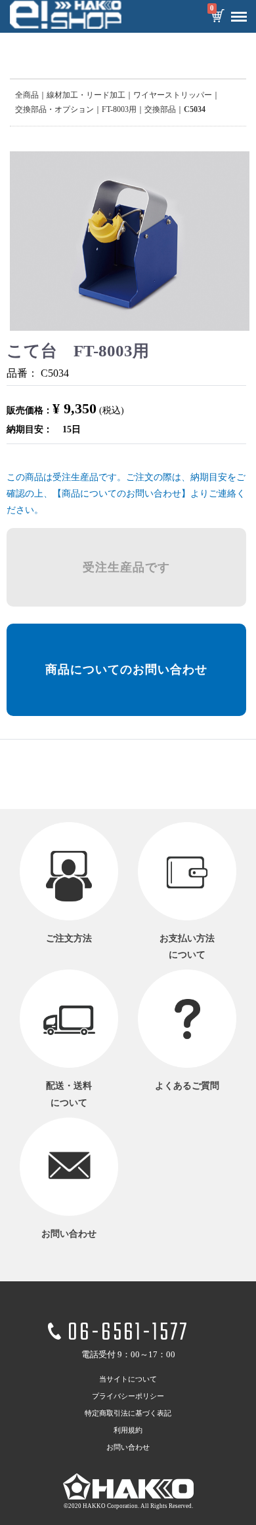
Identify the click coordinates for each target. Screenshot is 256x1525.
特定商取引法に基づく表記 (128, 1413)
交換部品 (160, 109)
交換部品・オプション (54, 109)
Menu (238, 17)
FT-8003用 (119, 109)
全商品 (27, 95)
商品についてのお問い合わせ (126, 669)
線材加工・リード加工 (86, 95)
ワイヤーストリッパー (172, 95)
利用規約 (128, 1430)
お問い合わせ (128, 1447)
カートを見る (217, 17)
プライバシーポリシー (128, 1396)
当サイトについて (128, 1379)
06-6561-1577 (128, 1332)
